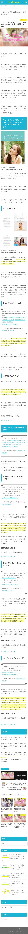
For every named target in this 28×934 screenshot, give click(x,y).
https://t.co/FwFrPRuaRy (12, 317)
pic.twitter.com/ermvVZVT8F (10, 674)
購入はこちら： (5, 420)
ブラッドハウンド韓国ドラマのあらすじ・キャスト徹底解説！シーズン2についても (13, 857)
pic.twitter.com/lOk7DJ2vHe (10, 446)
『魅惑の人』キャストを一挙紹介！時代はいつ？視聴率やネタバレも (16, 892)
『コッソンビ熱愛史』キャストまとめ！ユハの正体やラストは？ (16, 883)
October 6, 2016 (6, 590)
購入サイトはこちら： (7, 556)
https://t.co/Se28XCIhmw (15, 440)
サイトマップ (13, 928)
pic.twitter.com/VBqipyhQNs (10, 584)
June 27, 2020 (6, 504)
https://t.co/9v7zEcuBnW (9, 578)
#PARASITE (18, 320)
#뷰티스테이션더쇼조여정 (12, 444)
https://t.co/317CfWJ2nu (8, 672)
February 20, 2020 (7, 330)
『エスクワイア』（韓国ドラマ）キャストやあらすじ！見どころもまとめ (16, 867)
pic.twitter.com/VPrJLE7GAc (10, 498)
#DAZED (9, 322)
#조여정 (10, 320)
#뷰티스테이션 (16, 442)
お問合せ (20, 928)
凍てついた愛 (5, 769)
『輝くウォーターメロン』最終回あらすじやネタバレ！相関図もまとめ (16, 875)
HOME (7, 928)
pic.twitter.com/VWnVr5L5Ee (10, 324)
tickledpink (14, 2)
